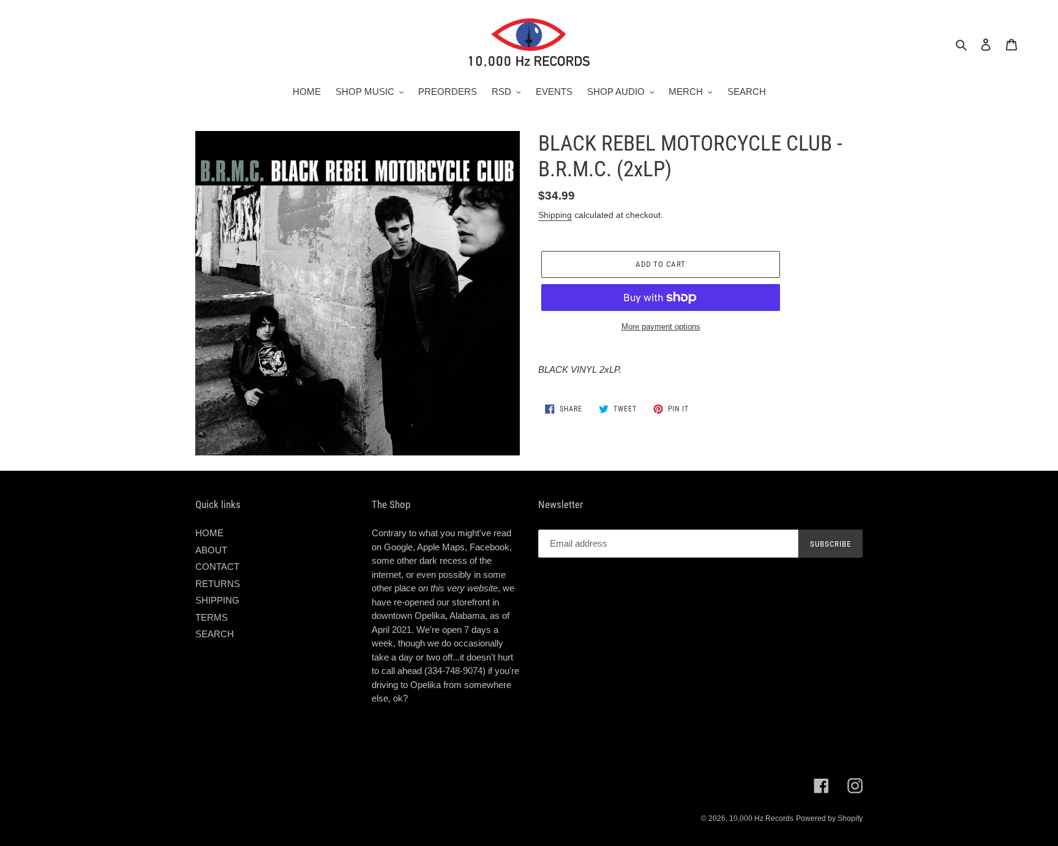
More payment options (660, 326)
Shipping (555, 215)
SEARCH (214, 634)
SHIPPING (217, 600)
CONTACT (217, 566)
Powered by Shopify (829, 818)
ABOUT (211, 550)
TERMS (211, 617)
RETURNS (217, 583)
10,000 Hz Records (761, 818)
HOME (209, 533)
